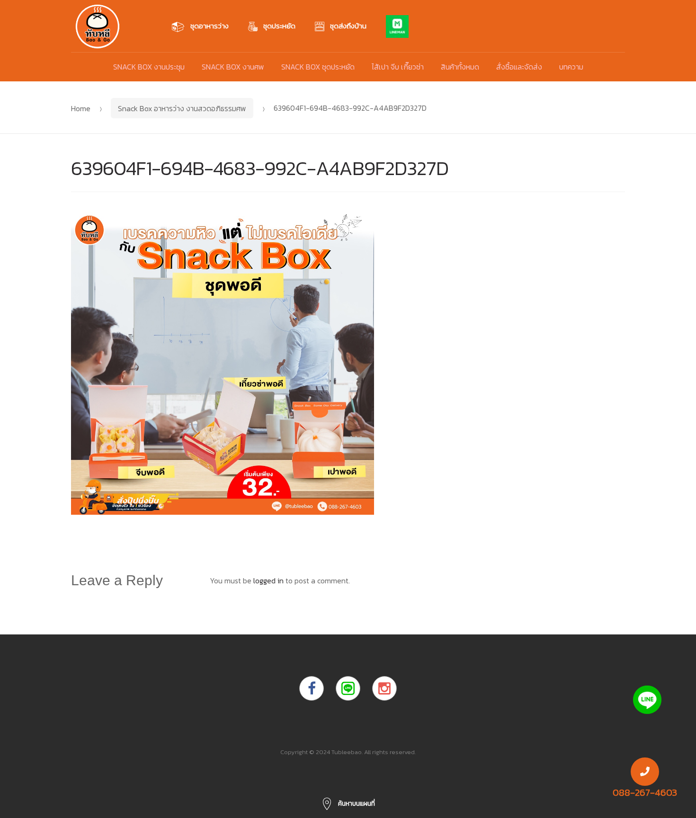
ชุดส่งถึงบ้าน (348, 25)
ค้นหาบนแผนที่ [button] (356, 804)
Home (80, 108)
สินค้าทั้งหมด (460, 66)
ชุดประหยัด (279, 25)
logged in (268, 580)
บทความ (571, 66)
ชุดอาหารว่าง (209, 25)
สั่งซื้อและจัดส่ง (519, 66)
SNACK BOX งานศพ (233, 66)
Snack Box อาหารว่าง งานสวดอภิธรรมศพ (182, 108)
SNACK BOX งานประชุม (149, 66)
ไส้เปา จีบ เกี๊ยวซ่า (398, 66)
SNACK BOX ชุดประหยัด (318, 66)
